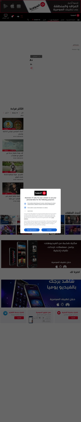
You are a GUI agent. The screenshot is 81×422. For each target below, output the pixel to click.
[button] (40, 211)
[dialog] (40, 211)
